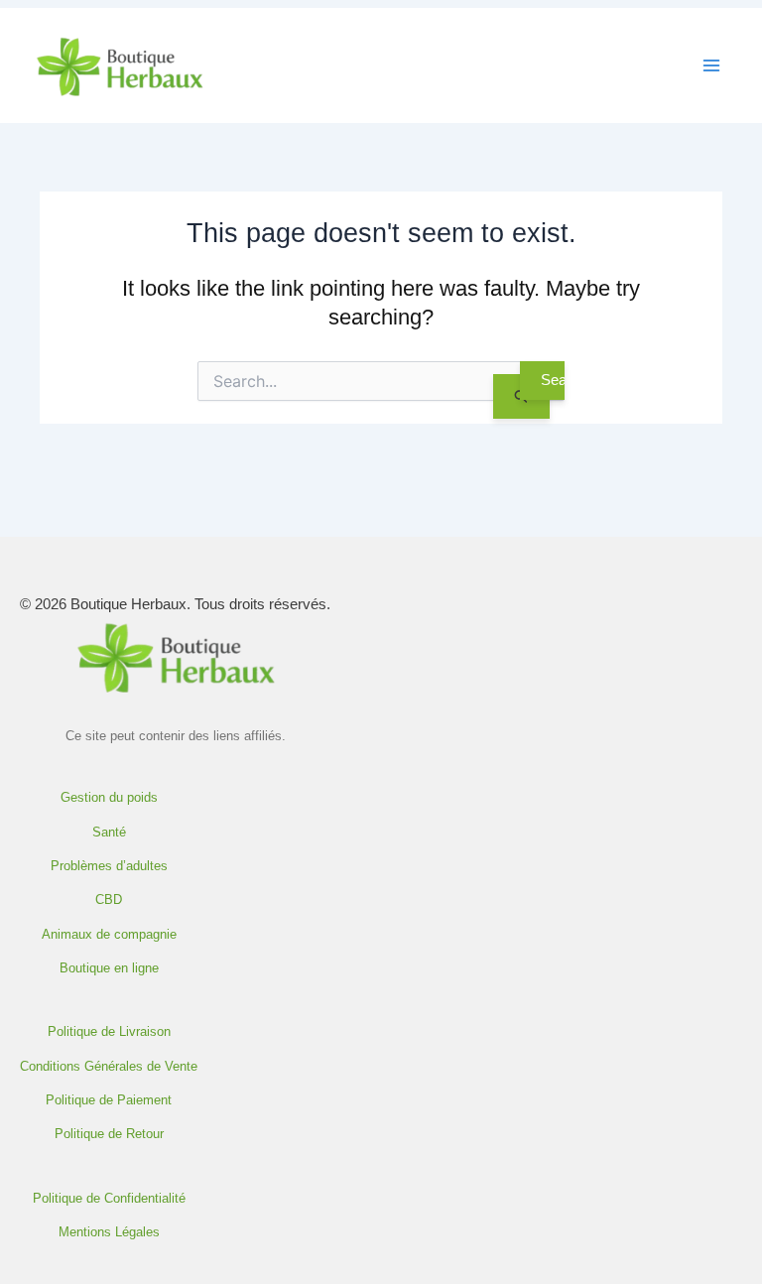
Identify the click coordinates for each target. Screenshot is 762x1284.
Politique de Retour (109, 1134)
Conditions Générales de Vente (108, 1067)
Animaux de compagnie (109, 935)
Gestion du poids (109, 798)
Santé (109, 832)
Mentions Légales (109, 1232)
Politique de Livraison (109, 1032)
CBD (108, 900)
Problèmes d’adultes (109, 866)
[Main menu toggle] (711, 65)
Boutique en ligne (109, 968)
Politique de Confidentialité (109, 1199)
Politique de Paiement (109, 1100)
